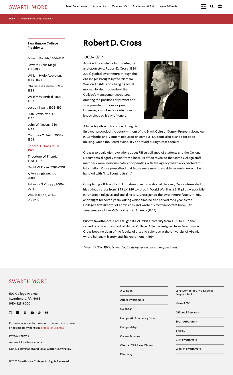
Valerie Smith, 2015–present (42, 197)
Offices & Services (187, 312)
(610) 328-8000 (19, 303)
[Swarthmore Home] (28, 282)
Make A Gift (183, 303)
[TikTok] (39, 313)
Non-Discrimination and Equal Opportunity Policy (40, 349)
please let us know (52, 328)
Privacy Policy (18, 336)
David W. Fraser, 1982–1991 (46, 167)
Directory (126, 354)
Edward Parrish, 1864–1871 (46, 58)
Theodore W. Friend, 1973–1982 (42, 159)
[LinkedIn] (24, 313)
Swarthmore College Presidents (43, 45)
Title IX (180, 330)
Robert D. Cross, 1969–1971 (44, 148)
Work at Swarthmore (188, 349)
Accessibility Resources (24, 342)
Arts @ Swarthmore (132, 300)
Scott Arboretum (186, 321)
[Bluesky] (46, 313)
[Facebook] (18, 313)
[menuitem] (76, 7)
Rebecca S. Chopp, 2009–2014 (46, 186)
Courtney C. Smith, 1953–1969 (45, 137)
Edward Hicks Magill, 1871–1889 (42, 67)
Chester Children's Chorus (136, 345)
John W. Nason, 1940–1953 (43, 127)
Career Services (130, 336)
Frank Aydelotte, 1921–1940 (43, 116)
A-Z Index (126, 290)
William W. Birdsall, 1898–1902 (45, 99)
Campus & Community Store (138, 318)
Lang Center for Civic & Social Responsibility (194, 292)
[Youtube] (32, 313)
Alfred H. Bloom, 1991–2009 (43, 176)
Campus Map (128, 327)
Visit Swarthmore (186, 339)
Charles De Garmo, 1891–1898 (45, 88)
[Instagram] (11, 313)
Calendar (126, 309)
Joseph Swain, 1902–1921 (45, 107)
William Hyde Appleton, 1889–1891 (45, 78)
